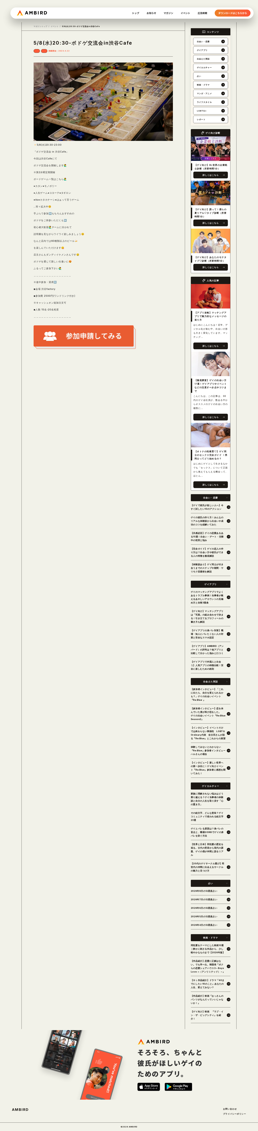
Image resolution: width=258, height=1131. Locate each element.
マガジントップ (40, 26)
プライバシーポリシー (234, 1114)
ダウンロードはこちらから (232, 13)
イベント (55, 26)
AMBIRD (20, 1109)
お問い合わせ (230, 1109)
